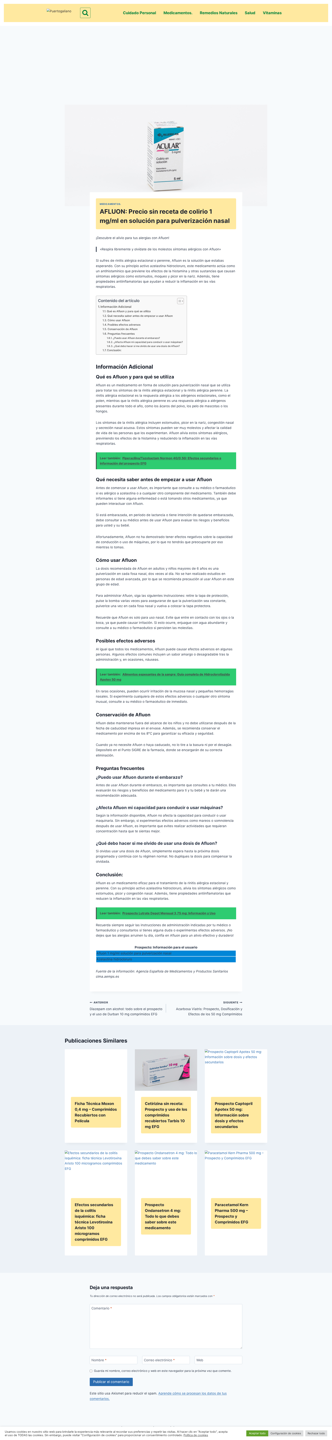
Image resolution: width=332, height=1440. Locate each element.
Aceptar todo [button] (257, 1433)
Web (199, 1360)
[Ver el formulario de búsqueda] (85, 13)
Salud (250, 13)
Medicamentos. (178, 13)
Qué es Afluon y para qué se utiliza (129, 311)
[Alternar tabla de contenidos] (178, 301)
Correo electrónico (159, 1360)
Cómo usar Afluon (119, 320)
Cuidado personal (139, 13)
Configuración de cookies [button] (286, 1433)
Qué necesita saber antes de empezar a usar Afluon (140, 315)
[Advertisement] (166, 58)
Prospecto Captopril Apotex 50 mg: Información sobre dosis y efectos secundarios (233, 1115)
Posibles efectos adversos (124, 324)
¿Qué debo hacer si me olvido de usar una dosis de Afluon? (147, 346)
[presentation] (96, 1070)
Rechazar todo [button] (316, 1433)
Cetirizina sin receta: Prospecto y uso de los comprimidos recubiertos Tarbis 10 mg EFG (166, 1115)
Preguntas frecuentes (121, 333)
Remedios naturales (218, 13)
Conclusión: (114, 350)
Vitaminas (272, 13)
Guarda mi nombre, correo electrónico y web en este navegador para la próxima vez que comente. (163, 1371)
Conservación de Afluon (123, 329)
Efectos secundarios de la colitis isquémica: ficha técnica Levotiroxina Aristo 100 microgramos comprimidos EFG (94, 1222)
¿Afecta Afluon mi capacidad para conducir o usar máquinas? (148, 342)
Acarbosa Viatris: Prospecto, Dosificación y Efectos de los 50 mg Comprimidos (209, 1008)
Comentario (101, 1308)
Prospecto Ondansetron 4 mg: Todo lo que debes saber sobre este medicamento (163, 1216)
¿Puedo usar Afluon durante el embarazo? (136, 338)
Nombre (99, 1360)
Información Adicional (115, 307)
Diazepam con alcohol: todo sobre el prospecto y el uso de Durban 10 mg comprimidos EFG (126, 1008)
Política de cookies (195, 1435)
